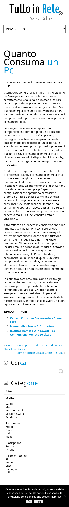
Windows (11, 417)
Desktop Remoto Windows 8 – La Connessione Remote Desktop (32, 332)
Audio (9, 426)
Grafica (10, 397)
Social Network (15, 413)
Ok (29, 501)
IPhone (10, 449)
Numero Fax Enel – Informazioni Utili (35, 326)
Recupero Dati (14, 410)
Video (9, 436)
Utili (8, 433)
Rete (34, 10)
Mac (8, 407)
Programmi (13, 423)
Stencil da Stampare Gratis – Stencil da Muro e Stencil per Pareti (34, 347)
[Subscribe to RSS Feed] (61, 13)
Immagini (11, 469)
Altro (9, 391)
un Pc (31, 61)
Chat (8, 465)
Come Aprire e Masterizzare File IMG (40, 352)
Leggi (38, 501)
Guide (9, 403)
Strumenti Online (16, 456)
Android (10, 446)
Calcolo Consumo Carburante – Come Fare (36, 319)
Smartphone (13, 443)
